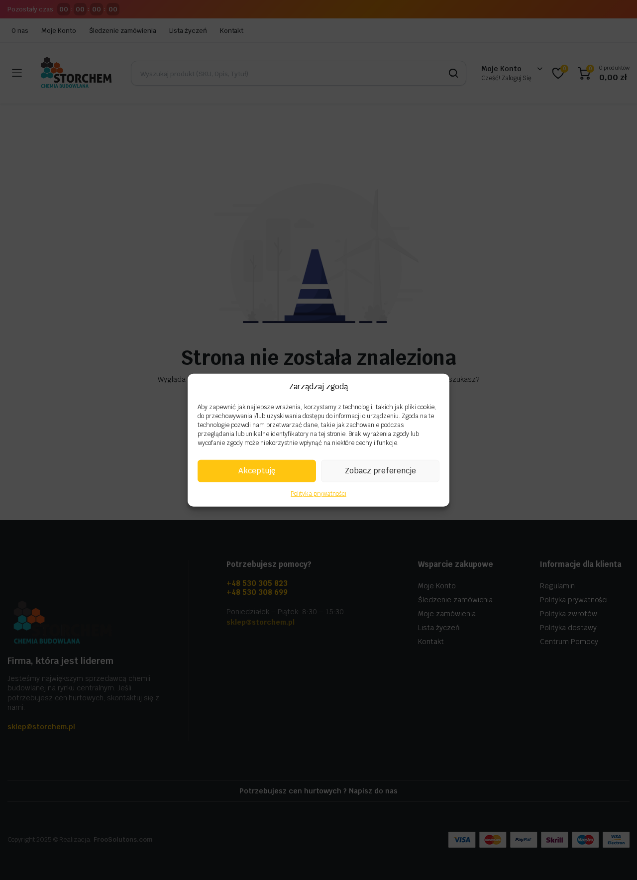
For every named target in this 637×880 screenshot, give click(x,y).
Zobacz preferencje (380, 470)
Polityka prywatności (318, 493)
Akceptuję (257, 470)
